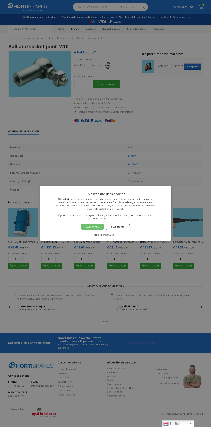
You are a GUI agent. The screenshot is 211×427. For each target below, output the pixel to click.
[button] (105, 235)
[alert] (105, 213)
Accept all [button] (92, 226)
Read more (113, 218)
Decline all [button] (117, 226)
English (174, 423)
